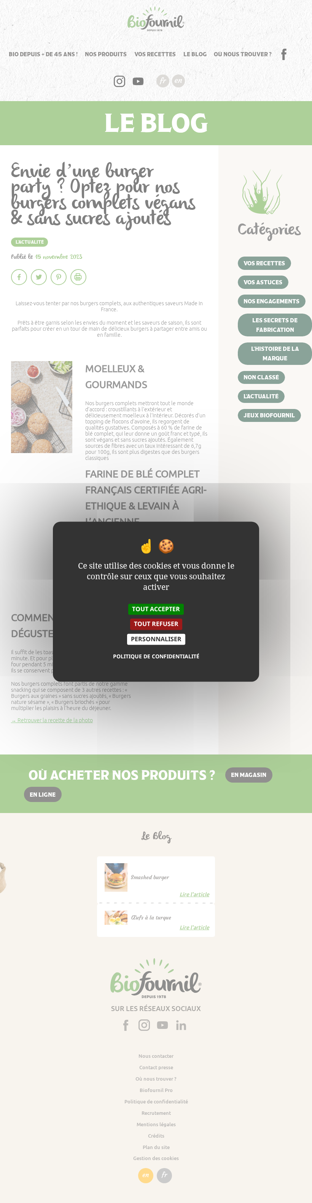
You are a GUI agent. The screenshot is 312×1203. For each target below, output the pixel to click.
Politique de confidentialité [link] (156, 656)
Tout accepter (156, 609)
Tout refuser (156, 624)
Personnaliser (156, 639)
